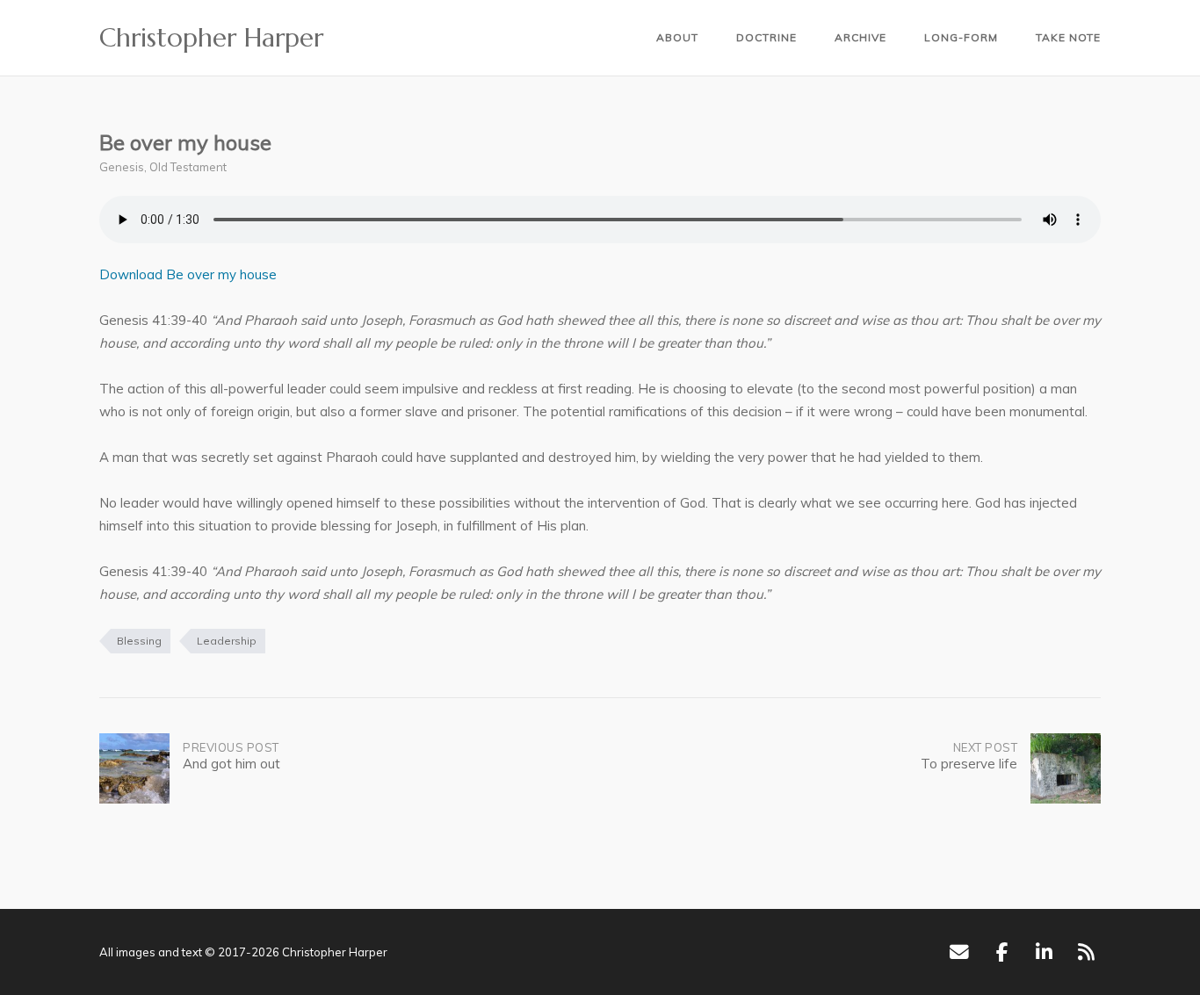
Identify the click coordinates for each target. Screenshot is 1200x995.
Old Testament (188, 167)
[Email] (959, 952)
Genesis (121, 167)
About (677, 37)
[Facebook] (1002, 952)
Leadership (227, 640)
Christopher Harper (211, 38)
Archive (860, 37)
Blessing (139, 640)
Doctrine (766, 37)
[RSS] (1086, 952)
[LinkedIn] (1044, 952)
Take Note (1068, 37)
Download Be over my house (188, 274)
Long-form (961, 37)
